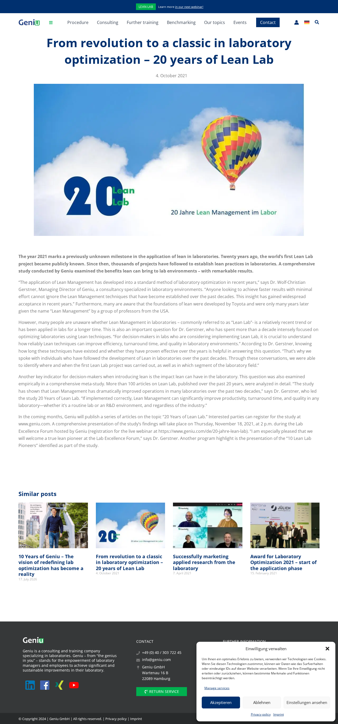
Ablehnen (261, 702)
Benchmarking (181, 22)
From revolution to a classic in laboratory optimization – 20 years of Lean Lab (129, 562)
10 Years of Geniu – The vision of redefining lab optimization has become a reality (50, 565)
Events (240, 22)
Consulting (107, 22)
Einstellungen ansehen (307, 702)
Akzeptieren (221, 702)
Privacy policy (261, 714)
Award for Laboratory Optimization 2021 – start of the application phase (283, 562)
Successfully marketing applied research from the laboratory (204, 562)
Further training (142, 22)
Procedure (77, 22)
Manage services (216, 688)
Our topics (214, 22)
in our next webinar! (189, 7)
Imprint (278, 714)
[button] (327, 648)
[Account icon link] (296, 22)
